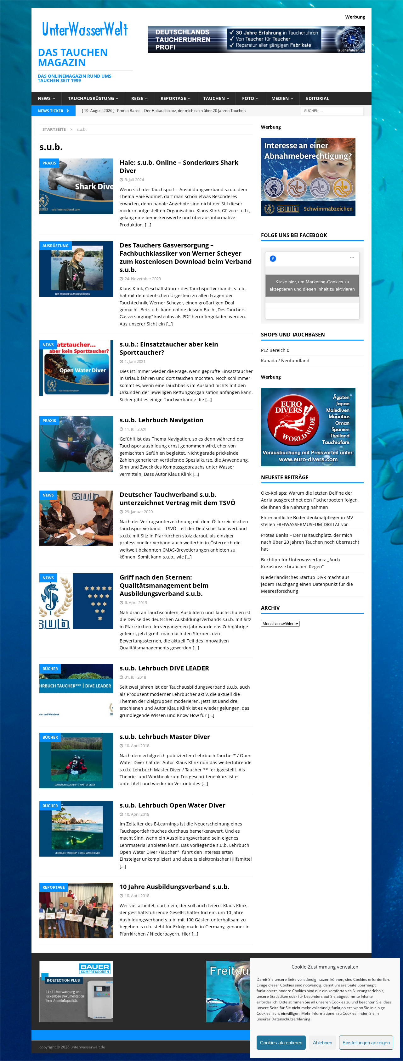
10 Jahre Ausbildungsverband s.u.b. (175, 886)
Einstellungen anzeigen (366, 1042)
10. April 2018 (137, 745)
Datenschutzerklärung (290, 1019)
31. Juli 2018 (135, 677)
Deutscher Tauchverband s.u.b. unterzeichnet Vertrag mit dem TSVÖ (178, 498)
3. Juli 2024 (134, 179)
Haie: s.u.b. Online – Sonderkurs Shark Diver (179, 166)
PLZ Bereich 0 (275, 350)
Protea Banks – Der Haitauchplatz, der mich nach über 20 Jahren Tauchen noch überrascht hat (310, 542)
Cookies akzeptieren (281, 1042)
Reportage (173, 98)
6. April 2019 (136, 602)
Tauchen (214, 98)
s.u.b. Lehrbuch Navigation (161, 420)
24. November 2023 (143, 278)
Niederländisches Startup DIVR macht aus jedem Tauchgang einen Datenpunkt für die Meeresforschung (307, 584)
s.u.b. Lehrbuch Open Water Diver (172, 805)
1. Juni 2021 (135, 361)
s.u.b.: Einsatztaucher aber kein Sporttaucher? (169, 348)
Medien (280, 98)
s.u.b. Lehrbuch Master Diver (165, 736)
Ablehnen (322, 1042)
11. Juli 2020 (135, 429)
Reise (137, 98)
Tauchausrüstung (91, 98)
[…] (148, 225)
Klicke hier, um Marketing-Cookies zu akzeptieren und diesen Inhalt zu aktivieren (312, 285)
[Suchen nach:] (332, 110)
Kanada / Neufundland (285, 361)
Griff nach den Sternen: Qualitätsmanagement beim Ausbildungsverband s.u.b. (164, 585)
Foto (248, 98)
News (44, 98)
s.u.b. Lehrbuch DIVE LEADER (164, 668)
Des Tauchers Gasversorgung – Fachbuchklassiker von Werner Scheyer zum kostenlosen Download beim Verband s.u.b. (186, 257)
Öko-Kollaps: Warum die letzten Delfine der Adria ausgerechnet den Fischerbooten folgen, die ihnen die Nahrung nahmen (310, 500)
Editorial (317, 98)
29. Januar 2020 (139, 511)
